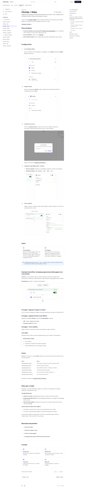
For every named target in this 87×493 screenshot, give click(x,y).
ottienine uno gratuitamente (48, 31)
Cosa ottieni (72, 30)
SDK (12, 5)
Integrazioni (21, 5)
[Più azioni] (63, 12)
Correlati (71, 37)
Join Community (8, 11)
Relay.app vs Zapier (73, 34)
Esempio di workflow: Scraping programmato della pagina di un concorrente (76, 18)
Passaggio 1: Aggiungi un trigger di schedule (77, 22)
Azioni (70, 15)
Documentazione (6, 5)
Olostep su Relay (32, 19)
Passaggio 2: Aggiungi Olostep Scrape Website (76, 26)
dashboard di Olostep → (40, 162)
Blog (6, 13)
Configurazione (72, 13)
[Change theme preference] (83, 2)
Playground (7, 9)
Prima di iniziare (72, 11)
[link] (31, 452)
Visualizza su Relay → (26, 24)
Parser (70, 32)
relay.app (41, 34)
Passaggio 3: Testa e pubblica (76, 28)
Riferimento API (28, 5)
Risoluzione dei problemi (74, 35)
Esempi (15, 5)
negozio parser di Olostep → (40, 378)
